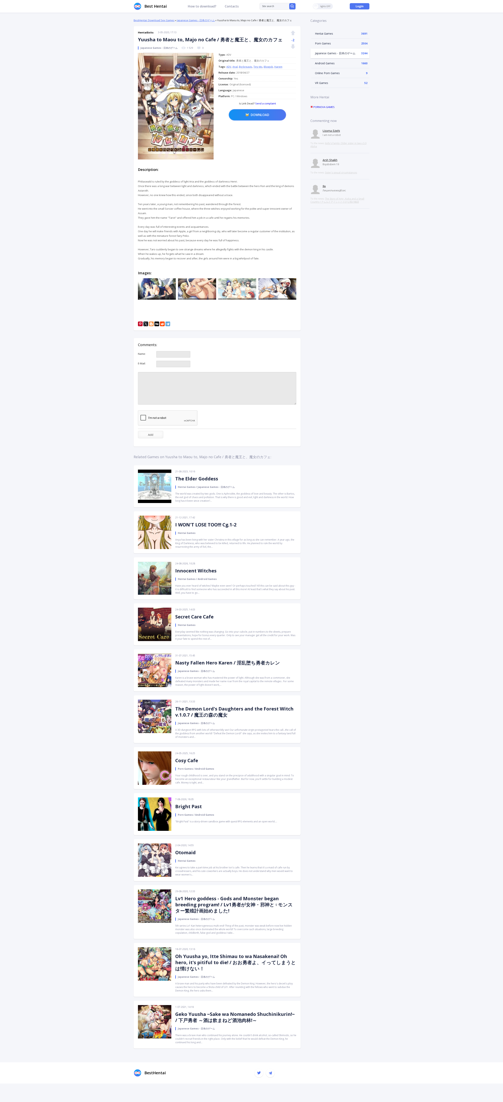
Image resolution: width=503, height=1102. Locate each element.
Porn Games (323, 43)
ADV (228, 66)
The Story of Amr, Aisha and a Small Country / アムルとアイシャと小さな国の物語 (337, 200)
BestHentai (155, 1072)
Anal (235, 66)
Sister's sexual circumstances (341, 172)
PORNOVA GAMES (324, 107)
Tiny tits (258, 66)
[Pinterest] (140, 324)
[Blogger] (151, 324)
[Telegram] (167, 324)
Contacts (232, 6)
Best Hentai (155, 6)
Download (260, 115)
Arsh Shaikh (330, 160)
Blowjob (268, 66)
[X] (145, 324)
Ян (324, 186)
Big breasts (245, 66)
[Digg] (156, 324)
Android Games (325, 63)
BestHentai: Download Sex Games (154, 20)
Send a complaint (265, 103)
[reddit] (162, 324)
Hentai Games (324, 33)
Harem (278, 66)
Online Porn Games (327, 73)
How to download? (202, 6)
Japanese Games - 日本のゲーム (196, 20)
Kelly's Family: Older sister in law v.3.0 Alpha (338, 145)
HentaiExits (145, 32)
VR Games (321, 83)
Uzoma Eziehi (331, 131)
